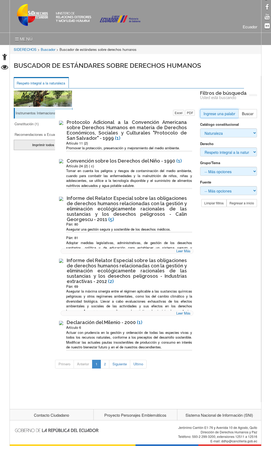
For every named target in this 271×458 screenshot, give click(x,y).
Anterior (83, 363)
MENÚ (26, 39)
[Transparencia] (4, 68)
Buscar (248, 113)
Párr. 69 (72, 286)
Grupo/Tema (210, 162)
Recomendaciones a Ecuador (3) (40, 134)
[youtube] (267, 17)
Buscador (48, 49)
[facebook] (267, 7)
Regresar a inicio (241, 203)
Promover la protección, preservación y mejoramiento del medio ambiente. (123, 147)
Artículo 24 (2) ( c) (80, 165)
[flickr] (267, 26)
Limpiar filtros (214, 203)
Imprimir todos (43, 144)
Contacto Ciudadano (51, 415)
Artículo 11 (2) (77, 143)
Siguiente (119, 363)
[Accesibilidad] (4, 57)
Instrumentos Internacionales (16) (41, 112)
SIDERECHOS (25, 49)
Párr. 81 (72, 237)
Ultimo (138, 363)
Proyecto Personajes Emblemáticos (135, 415)
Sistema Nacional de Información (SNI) (219, 415)
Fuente (205, 182)
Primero (64, 363)
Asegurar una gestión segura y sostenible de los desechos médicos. (118, 229)
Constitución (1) (27, 123)
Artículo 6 (73, 327)
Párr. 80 (72, 224)
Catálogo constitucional (219, 124)
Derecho (207, 143)
